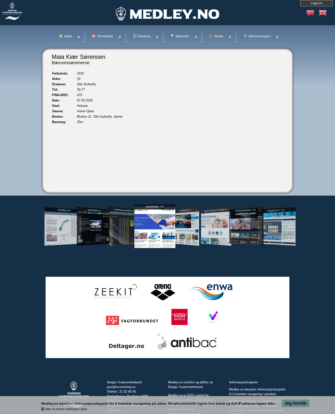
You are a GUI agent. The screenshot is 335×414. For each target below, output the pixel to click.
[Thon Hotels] (179, 325)
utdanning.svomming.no (216, 210)
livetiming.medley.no (124, 210)
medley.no (64, 210)
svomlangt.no (185, 210)
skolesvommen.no (246, 210)
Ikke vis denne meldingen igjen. (67, 409)
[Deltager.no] (126, 349)
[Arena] (163, 300)
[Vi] (213, 325)
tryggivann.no (275, 210)
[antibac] (187, 349)
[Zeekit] (114, 300)
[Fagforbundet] (132, 325)
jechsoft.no (94, 210)
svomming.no (155, 206)
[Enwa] (210, 300)
